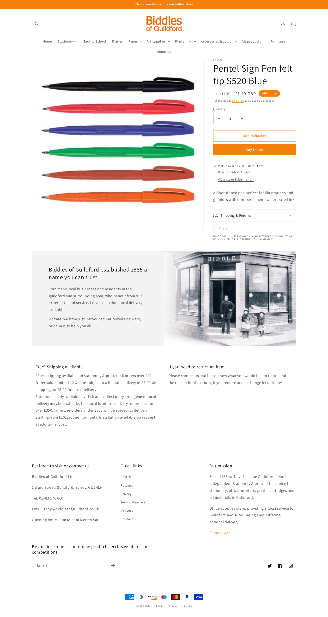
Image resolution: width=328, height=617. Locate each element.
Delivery (127, 510)
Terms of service (133, 502)
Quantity (219, 109)
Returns (127, 485)
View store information (236, 179)
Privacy (126, 494)
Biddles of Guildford (157, 606)
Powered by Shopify (180, 606)
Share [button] (223, 228)
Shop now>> (220, 532)
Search (126, 477)
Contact (127, 519)
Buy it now (255, 149)
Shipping (238, 100)
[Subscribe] (113, 565)
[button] (37, 24)
